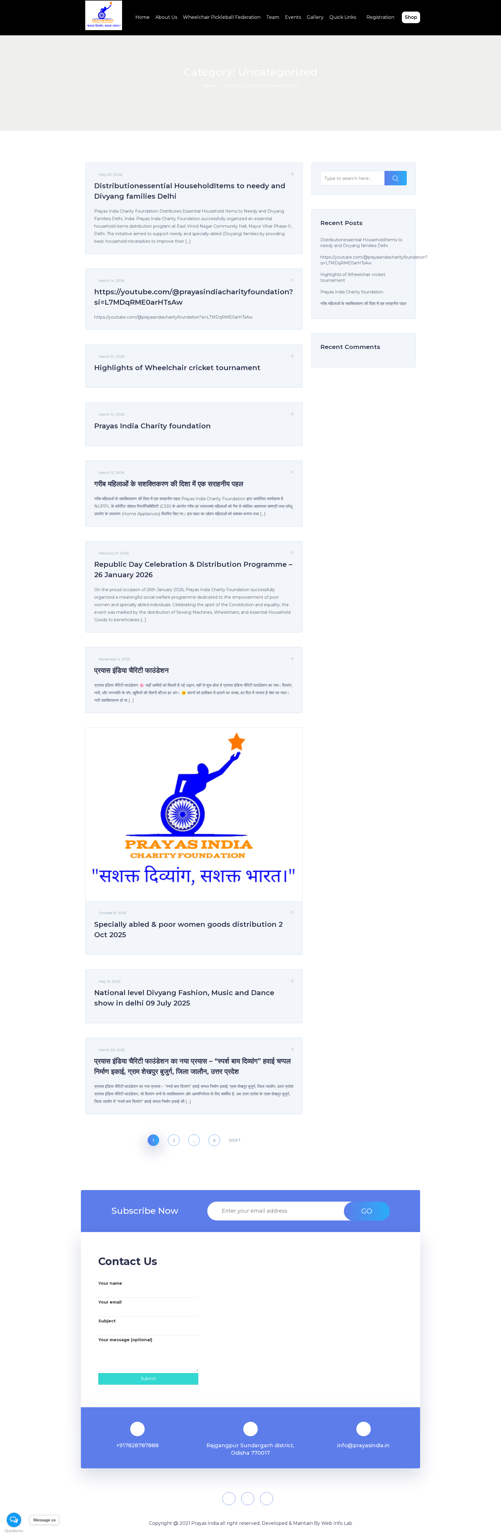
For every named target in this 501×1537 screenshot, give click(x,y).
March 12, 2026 (111, 472)
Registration (380, 17)
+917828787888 (137, 1445)
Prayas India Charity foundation (351, 292)
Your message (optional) (125, 1339)
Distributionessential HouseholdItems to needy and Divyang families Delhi (361, 242)
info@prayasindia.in (363, 1445)
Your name (110, 1283)
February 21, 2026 (114, 553)
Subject (107, 1321)
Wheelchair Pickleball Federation (221, 17)
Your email (109, 1302)
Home (142, 17)
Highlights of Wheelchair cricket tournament (352, 277)
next (234, 1140)
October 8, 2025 (112, 913)
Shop (411, 17)
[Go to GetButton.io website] (14, 1531)
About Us (166, 17)
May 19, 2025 (109, 981)
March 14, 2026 (111, 280)
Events (293, 17)
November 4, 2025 (114, 659)
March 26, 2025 (112, 1050)
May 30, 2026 (110, 174)
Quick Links (342, 17)
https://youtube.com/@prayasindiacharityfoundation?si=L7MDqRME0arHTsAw (374, 260)
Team (272, 17)
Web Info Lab (336, 1523)
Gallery (315, 17)
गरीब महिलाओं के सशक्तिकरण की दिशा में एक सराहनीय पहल (363, 303)
